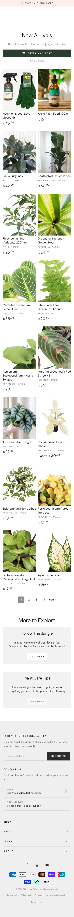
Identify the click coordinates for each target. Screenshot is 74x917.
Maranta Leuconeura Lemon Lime (16, 307)
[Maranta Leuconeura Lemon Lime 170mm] (19, 281)
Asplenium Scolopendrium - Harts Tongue (18, 375)
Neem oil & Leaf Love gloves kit (16, 115)
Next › (52, 600)
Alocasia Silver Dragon (17, 442)
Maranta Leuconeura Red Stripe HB (54, 373)
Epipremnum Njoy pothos (19, 508)
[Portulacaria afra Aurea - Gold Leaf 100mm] (54, 484)
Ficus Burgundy (13, 176)
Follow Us (37, 656)
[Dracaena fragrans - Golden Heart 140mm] (54, 215)
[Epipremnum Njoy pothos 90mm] (19, 484)
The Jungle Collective (32, 889)
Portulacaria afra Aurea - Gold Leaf (54, 510)
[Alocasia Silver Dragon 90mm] (19, 418)
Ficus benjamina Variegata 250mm (15, 240)
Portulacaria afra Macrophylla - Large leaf (19, 577)
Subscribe (58, 756)
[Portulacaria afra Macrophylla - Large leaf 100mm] (19, 551)
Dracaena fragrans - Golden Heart (51, 240)
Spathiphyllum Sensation (54, 176)
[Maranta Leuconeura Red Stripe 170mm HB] (54, 347)
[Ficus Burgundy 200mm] (19, 152)
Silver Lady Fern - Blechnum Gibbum (50, 307)
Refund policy (27, 895)
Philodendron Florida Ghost (51, 444)
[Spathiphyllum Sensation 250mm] (54, 152)
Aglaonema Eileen (49, 575)
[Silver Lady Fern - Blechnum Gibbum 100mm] (54, 281)
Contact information (58, 895)
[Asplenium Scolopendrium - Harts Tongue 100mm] (19, 347)
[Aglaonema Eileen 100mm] (54, 551)
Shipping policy (41, 895)
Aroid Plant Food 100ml (53, 114)
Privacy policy (13, 895)
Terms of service (38, 901)
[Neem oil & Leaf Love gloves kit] (19, 90)
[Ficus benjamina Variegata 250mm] (19, 215)
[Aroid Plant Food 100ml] (54, 90)
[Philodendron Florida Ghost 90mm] (54, 418)
